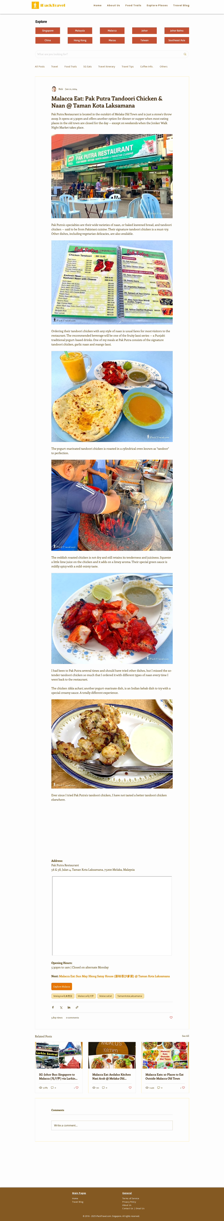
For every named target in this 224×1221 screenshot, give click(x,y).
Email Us (140, 1208)
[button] (133, 5)
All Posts (40, 66)
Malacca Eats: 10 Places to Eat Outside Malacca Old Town (164, 1076)
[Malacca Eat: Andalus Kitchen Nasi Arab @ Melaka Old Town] (112, 1055)
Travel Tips (128, 66)
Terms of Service (130, 1198)
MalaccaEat (105, 996)
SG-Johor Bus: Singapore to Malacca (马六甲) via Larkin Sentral (57, 1076)
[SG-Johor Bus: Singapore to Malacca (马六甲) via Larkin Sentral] (58, 1055)
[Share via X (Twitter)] (60, 1007)
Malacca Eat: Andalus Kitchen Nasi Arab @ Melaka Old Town (111, 1076)
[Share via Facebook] (52, 1007)
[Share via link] (77, 1007)
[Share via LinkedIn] (69, 1007)
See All (185, 1035)
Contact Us (127, 1208)
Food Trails (70, 66)
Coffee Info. (146, 66)
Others (163, 66)
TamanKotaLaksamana (129, 996)
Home (75, 1198)
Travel (54, 66)
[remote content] (112, 830)
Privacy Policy (129, 1202)
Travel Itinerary (106, 66)
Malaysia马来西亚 (62, 996)
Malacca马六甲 (86, 996)
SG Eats (87, 66)
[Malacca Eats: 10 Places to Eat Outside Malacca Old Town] (165, 1055)
